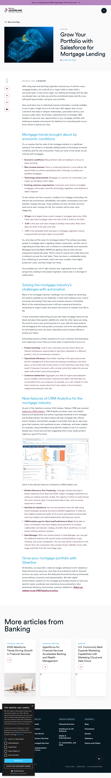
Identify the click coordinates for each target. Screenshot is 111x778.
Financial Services (66, 724)
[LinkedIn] (99, 759)
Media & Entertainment (65, 737)
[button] (18, 771)
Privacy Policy (70, 766)
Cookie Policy (80, 766)
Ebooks (88, 734)
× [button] (32, 706)
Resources (89, 719)
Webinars (89, 738)
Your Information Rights (94, 766)
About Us (37, 719)
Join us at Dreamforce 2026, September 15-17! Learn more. (55, 3)
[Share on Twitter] (7, 102)
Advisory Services (41, 738)
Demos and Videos (92, 743)
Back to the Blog (14, 22)
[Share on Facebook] (7, 95)
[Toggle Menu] (104, 10)
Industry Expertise (66, 719)
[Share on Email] (7, 109)
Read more (20, 734)
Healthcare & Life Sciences (66, 730)
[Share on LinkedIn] (7, 88)
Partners (36, 729)
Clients (36, 724)
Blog (87, 724)
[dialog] (18, 740)
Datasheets (89, 729)
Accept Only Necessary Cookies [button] (18, 766)
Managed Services (41, 743)
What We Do (38, 734)
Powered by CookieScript (18, 773)
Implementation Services (40, 749)
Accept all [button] (18, 761)
